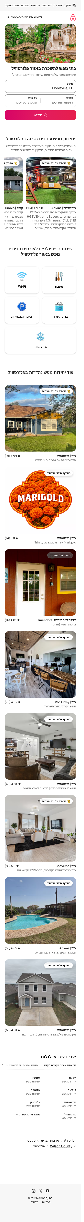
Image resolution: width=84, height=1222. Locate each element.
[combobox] (40, 88)
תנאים (34, 1202)
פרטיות (46, 1202)
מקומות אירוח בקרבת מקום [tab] (60, 1065)
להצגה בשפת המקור (17, 5)
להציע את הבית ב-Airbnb (24, 17)
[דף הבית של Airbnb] (73, 17)
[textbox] (58, 102)
